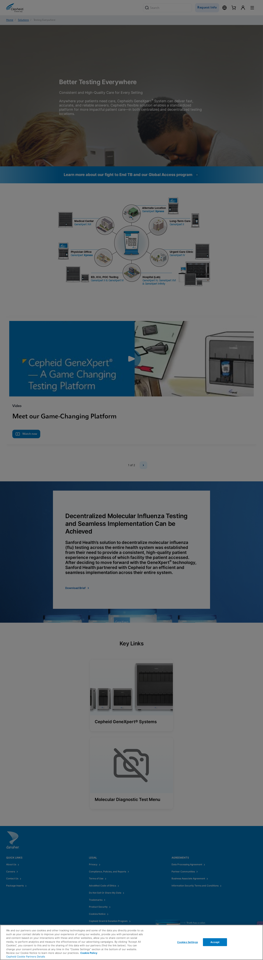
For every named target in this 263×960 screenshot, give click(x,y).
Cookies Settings (187, 941)
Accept (214, 941)
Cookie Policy (88, 952)
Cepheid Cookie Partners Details (25, 956)
